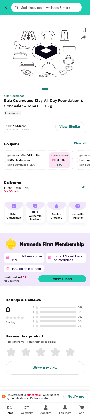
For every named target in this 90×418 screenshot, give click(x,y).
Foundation (12, 113)
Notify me (75, 396)
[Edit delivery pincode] (83, 187)
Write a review (45, 368)
